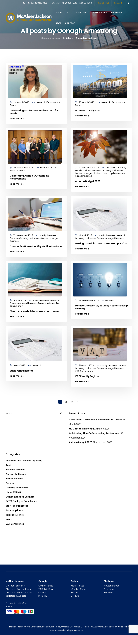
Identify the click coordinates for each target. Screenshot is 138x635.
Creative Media (57, 630)
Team (68, 12)
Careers (115, 12)
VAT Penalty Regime (87, 376)
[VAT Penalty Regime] (100, 343)
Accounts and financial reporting (24, 460)
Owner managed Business (88, 173)
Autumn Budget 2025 (87, 181)
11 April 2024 (20, 300)
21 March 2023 (86, 365)
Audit (8, 465)
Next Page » (78, 401)
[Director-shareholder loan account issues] (35, 278)
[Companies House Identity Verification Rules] (35, 213)
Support (118, 3)
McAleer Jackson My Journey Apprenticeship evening (101, 307)
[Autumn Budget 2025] (100, 145)
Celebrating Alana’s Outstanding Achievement (29, 177)
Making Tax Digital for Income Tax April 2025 (101, 243)
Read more (16, 119)
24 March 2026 (21, 102)
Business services (15, 469)
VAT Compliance (84, 371)
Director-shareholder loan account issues (34, 311)
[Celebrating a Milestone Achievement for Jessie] (35, 80)
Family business (83, 170)
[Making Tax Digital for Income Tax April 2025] (100, 213)
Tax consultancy (15, 514)
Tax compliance (83, 175)
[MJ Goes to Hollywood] (100, 80)
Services (80, 12)
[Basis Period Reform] (35, 343)
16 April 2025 (85, 235)
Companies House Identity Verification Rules (36, 246)
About (59, 12)
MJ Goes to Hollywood (88, 110)
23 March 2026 (87, 102)
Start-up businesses (114, 173)
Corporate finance (115, 167)
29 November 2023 (89, 300)
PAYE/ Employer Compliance (21, 501)
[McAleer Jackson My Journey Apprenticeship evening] (100, 278)
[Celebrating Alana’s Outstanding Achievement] (35, 145)
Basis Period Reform (21, 370)
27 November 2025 (89, 167)
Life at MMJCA (53, 102)
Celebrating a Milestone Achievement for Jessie (34, 112)
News (58, 23)
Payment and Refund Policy (17, 605)
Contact (70, 23)
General (40, 102)
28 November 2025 (23, 167)
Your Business (98, 12)
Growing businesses (112, 170)
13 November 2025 (23, 235)
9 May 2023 (19, 365)
